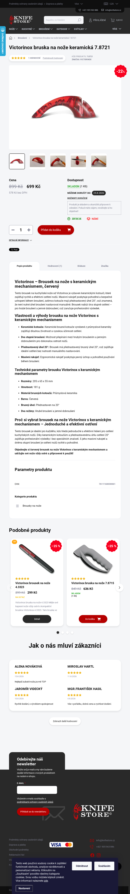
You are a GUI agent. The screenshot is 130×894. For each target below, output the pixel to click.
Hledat (79, 20)
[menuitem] (14, 29)
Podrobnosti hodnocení (53, 58)
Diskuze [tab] (81, 266)
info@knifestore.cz (105, 840)
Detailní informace (19, 240)
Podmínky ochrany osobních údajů (26, 4)
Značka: (81, 59)
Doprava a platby (54, 4)
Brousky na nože (32, 505)
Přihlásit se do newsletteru (33, 811)
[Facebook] (92, 854)
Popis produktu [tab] (24, 266)
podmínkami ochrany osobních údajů (35, 802)
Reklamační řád (16, 855)
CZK (112, 4)
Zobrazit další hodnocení (65, 721)
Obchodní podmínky (19, 849)
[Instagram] (98, 854)
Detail (37, 619)
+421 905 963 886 (105, 846)
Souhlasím (104, 866)
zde (46, 880)
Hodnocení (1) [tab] (55, 266)
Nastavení (24, 888)
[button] (57, 632)
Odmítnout (82, 866)
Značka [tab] (104, 266)
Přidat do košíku (51, 230)
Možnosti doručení (77, 198)
